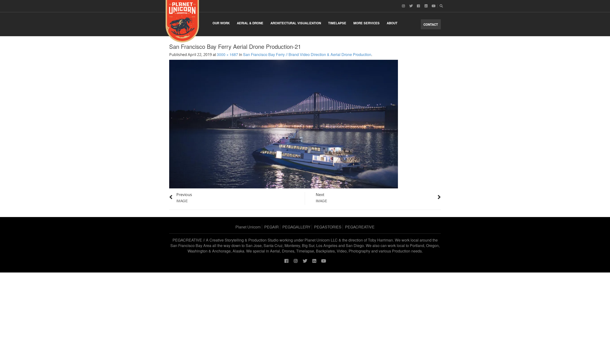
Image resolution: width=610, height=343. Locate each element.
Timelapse (337, 23)
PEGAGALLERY (296, 227)
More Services (366, 23)
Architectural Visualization (295, 23)
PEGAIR (271, 227)
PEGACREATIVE (360, 227)
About (392, 23)
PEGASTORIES (327, 227)
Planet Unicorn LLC (321, 240)
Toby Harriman (380, 240)
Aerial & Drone (250, 23)
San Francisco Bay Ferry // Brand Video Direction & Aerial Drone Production (307, 54)
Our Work (221, 23)
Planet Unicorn (248, 227)
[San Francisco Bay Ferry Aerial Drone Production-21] (283, 123)
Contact (430, 24)
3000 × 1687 (227, 54)
